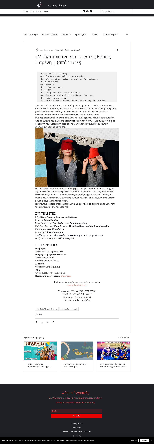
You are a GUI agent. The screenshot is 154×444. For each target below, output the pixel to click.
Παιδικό (39, 314)
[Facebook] (87, 11)
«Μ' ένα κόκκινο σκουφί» (69, 309)
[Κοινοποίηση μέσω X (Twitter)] (42, 322)
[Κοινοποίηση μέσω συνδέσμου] (53, 322)
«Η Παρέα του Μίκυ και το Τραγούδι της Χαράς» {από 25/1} (112, 365)
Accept (144, 440)
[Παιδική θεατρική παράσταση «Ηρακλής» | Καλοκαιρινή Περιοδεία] (40, 351)
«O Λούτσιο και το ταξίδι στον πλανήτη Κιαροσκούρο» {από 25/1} (75, 365)
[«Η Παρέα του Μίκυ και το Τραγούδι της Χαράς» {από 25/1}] (113, 351)
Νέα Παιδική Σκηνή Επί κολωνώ (47, 309)
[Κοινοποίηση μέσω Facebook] (36, 322)
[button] (127, 34)
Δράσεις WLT (81, 34)
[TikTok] (84, 11)
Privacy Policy (89, 440)
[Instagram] (91, 11)
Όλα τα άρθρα (31, 34)
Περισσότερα (109, 34)
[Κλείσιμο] (151, 440)
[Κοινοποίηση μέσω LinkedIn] (47, 322)
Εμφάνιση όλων (124, 337)
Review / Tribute (49, 34)
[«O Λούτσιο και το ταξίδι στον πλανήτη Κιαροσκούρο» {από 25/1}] (77, 351)
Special (95, 34)
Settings (134, 440)
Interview (66, 34)
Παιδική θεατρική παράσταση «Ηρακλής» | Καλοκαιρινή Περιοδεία (39, 365)
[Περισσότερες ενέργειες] (117, 50)
